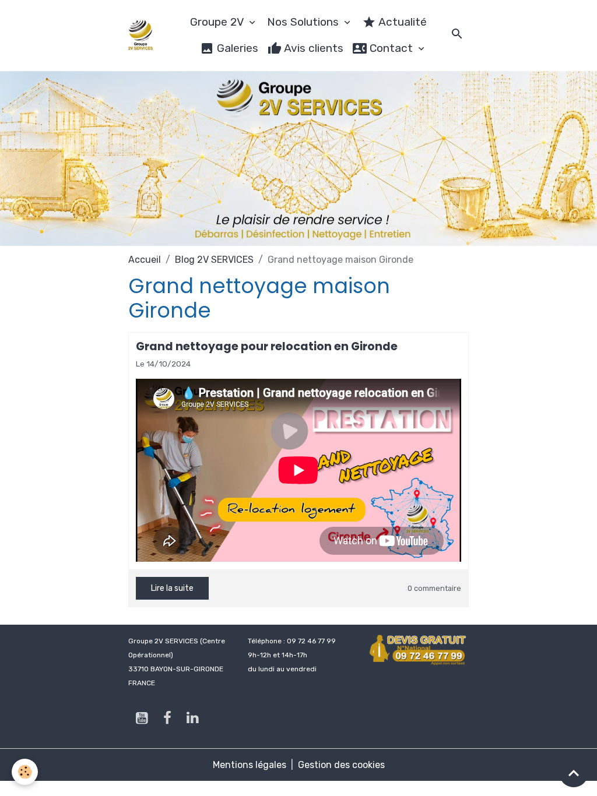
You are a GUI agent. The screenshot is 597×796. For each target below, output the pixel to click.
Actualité (401, 22)
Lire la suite (172, 588)
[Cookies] (25, 772)
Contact (391, 48)
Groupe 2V (218, 22)
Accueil (144, 259)
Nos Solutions (304, 22)
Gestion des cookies (341, 764)
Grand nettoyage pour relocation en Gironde (267, 346)
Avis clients (312, 48)
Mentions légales (249, 764)
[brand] (140, 35)
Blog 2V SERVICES (214, 259)
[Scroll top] (573, 772)
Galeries (236, 48)
